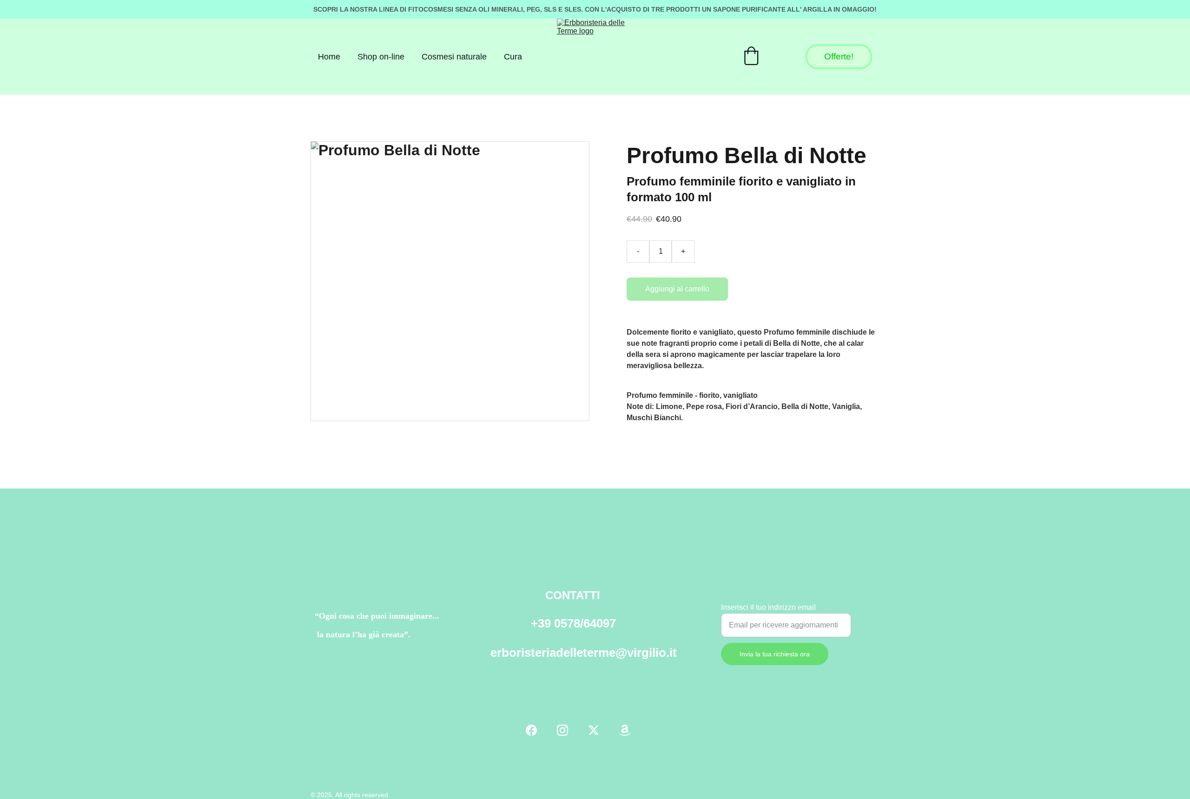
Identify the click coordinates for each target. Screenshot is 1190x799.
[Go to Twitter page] (593, 730)
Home (329, 56)
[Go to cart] (751, 57)
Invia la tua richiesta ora (775, 654)
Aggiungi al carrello (677, 289)
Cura (513, 56)
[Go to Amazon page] (624, 730)
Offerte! (838, 56)
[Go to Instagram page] (562, 730)
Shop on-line (380, 56)
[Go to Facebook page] (531, 730)
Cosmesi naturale (454, 56)
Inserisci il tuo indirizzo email (768, 607)
